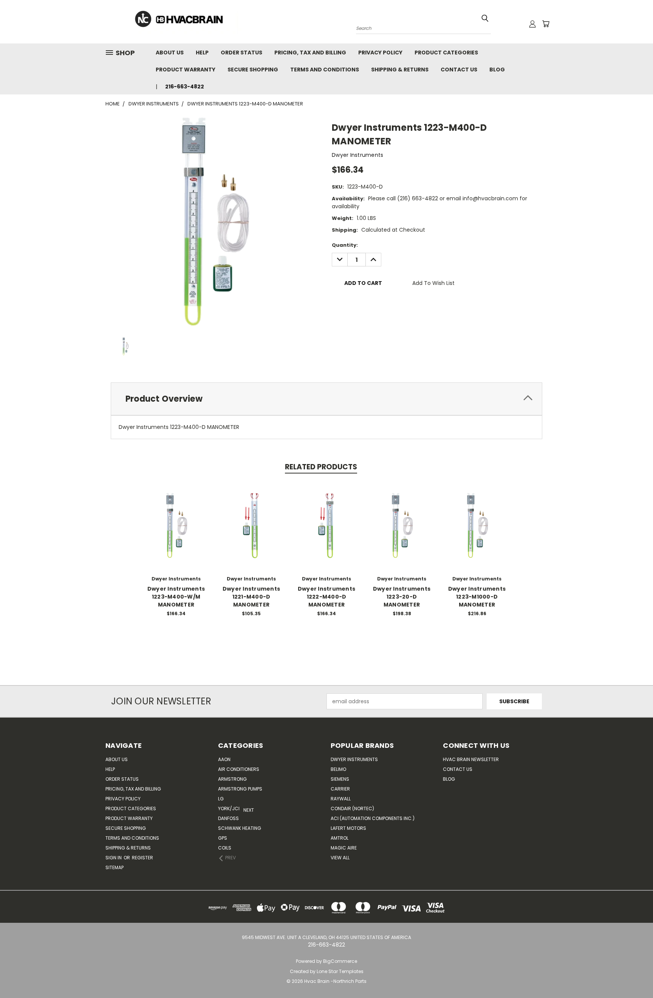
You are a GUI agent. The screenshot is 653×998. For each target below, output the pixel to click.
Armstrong (232, 779)
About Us (170, 52)
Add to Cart (176, 531)
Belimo (338, 769)
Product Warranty (185, 69)
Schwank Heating (239, 828)
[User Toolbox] (532, 24)
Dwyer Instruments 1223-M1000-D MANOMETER (477, 596)
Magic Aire (344, 848)
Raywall (341, 798)
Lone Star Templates (340, 971)
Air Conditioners (238, 769)
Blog (497, 69)
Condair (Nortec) (352, 808)
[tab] (326, 398)
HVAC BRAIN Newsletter (471, 759)
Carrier (340, 789)
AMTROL (339, 838)
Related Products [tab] (321, 467)
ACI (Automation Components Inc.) (373, 818)
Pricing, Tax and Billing (310, 52)
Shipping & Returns (400, 69)
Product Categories (446, 52)
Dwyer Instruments (354, 759)
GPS (222, 838)
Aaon (224, 759)
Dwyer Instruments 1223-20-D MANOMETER (401, 596)
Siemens (340, 779)
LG (221, 798)
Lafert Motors (348, 828)
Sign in (114, 857)
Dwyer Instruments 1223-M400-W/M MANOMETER (176, 596)
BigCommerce (340, 961)
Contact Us (459, 69)
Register (142, 857)
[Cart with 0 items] (545, 24)
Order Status (241, 52)
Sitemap (114, 867)
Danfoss (228, 818)
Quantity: (345, 245)
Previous (633, 974)
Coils (224, 848)
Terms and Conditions (324, 69)
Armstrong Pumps (240, 789)
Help (202, 52)
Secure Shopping (252, 69)
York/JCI (229, 808)
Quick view (176, 517)
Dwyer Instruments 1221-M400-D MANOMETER (251, 596)
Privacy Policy (380, 52)
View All (340, 857)
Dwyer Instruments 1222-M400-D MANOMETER (326, 596)
